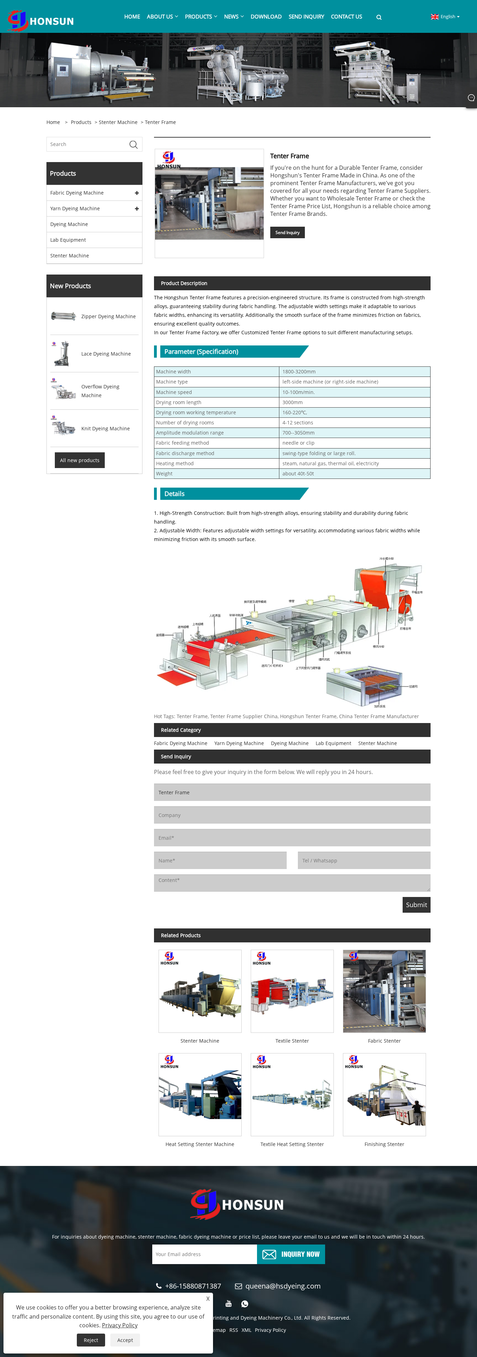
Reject (91, 1340)
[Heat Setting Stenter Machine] (200, 1092)
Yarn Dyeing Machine (75, 208)
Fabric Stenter (384, 1040)
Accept (125, 1340)
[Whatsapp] (245, 1304)
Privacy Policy (270, 1330)
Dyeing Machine (69, 224)
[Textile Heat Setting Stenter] (292, 1092)
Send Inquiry (288, 232)
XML (246, 1330)
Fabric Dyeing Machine (77, 192)
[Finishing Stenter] (384, 1092)
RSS (233, 1330)
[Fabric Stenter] (384, 989)
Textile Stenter (292, 1040)
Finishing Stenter (384, 1144)
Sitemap (216, 1330)
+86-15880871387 (193, 1286)
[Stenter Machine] (200, 989)
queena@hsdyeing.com (283, 1286)
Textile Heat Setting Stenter (292, 1144)
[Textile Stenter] (292, 989)
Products (81, 122)
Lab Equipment (68, 239)
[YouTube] (228, 1304)
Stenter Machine (118, 122)
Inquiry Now (300, 1253)
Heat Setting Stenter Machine (200, 1144)
